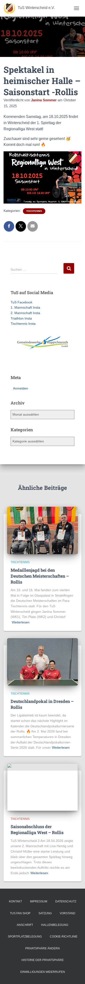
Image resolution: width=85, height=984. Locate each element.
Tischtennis (34, 211)
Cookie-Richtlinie (63, 936)
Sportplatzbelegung (25, 936)
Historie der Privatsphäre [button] (42, 960)
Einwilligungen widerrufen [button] (42, 972)
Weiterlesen (21, 622)
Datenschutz (65, 901)
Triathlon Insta (21, 318)
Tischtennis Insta (23, 323)
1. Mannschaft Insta (25, 307)
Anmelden (20, 388)
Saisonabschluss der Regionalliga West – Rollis (37, 829)
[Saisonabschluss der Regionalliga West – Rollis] (42, 787)
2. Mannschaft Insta (25, 313)
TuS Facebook (21, 302)
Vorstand (67, 913)
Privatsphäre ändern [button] (42, 948)
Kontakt (15, 901)
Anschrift (25, 925)
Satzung (45, 913)
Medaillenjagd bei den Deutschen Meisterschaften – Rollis (40, 576)
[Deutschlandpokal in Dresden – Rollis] (42, 661)
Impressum (38, 901)
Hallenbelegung (54, 925)
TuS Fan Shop (20, 913)
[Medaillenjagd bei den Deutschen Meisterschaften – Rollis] (42, 530)
